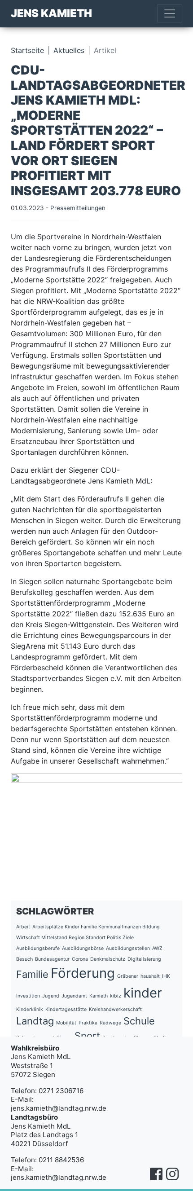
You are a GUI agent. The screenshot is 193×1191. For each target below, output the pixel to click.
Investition (28, 996)
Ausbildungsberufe (38, 948)
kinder (142, 993)
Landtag (35, 1021)
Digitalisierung (144, 959)
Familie (32, 974)
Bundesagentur (52, 959)
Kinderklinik (29, 1009)
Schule (139, 1021)
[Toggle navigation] (169, 13)
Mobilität (66, 1023)
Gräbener (127, 976)
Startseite (27, 50)
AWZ (157, 948)
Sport (87, 1036)
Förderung (83, 973)
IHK (166, 976)
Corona (80, 959)
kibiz (115, 996)
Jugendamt (74, 996)
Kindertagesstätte (66, 1009)
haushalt (150, 976)
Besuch (24, 959)
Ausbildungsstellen (128, 948)
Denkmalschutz (107, 959)
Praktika (88, 1023)
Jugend (50, 996)
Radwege (110, 1023)
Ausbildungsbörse (83, 948)
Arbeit (23, 927)
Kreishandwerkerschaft (115, 1009)
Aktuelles (68, 50)
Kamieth (98, 996)
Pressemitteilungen (77, 207)
